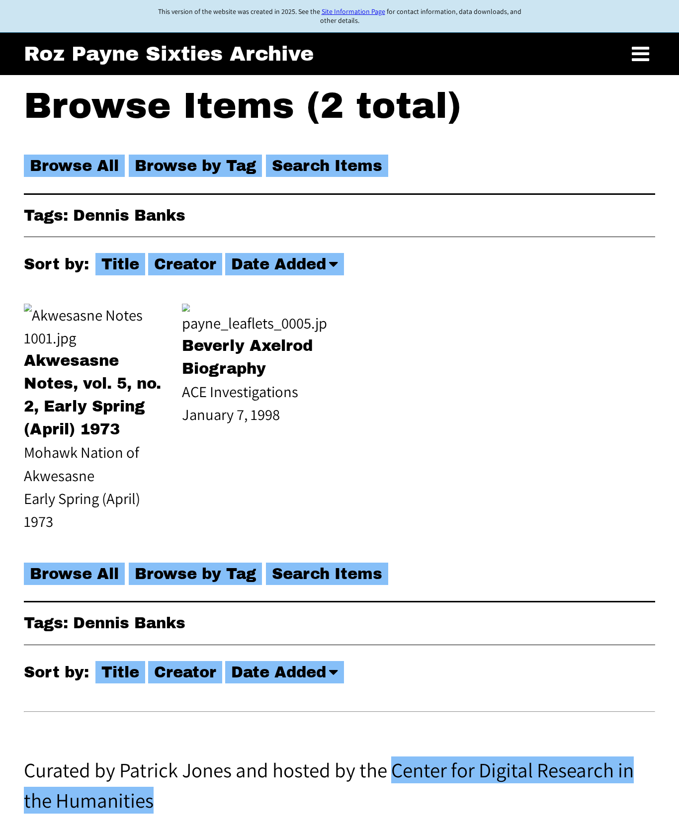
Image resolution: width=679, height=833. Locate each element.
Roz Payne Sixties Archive (169, 54)
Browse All (74, 166)
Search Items (327, 166)
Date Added (278, 264)
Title (120, 264)
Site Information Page (353, 11)
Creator (185, 264)
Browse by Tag (195, 166)
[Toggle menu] (640, 54)
